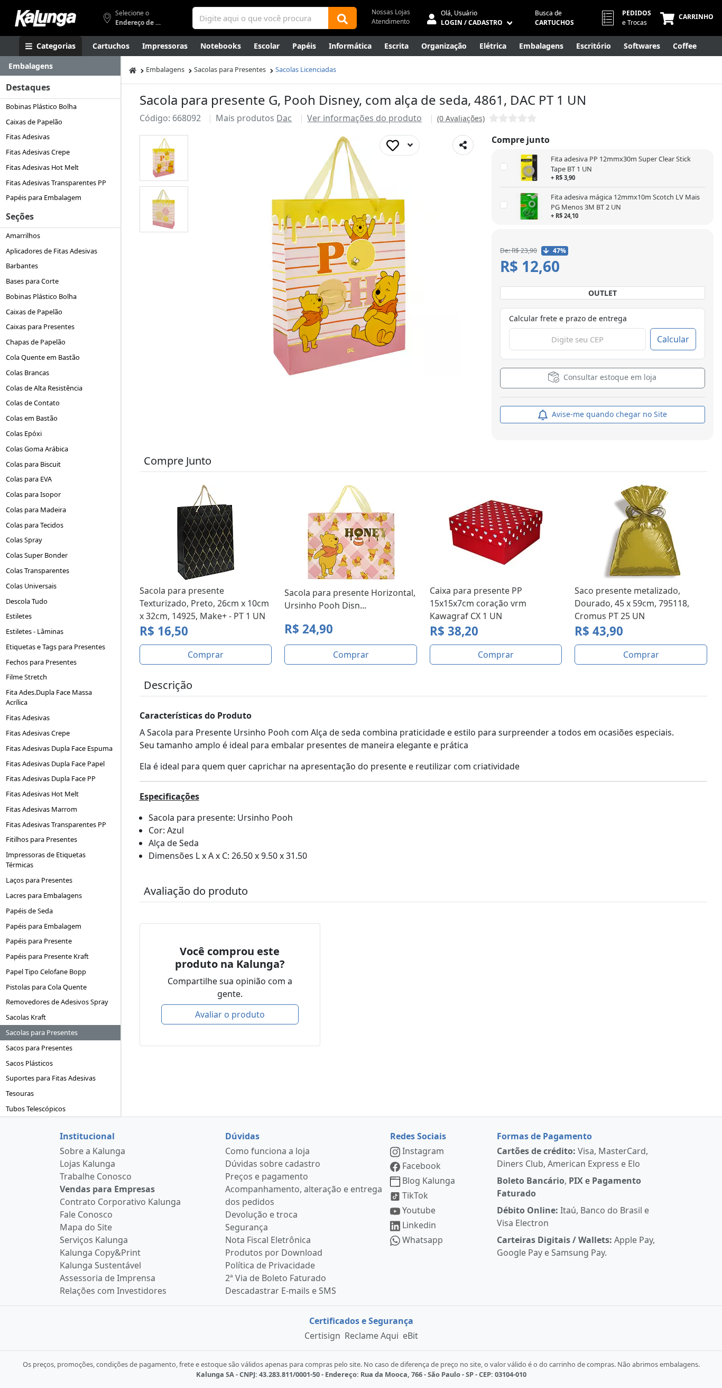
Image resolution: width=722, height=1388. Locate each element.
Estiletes (19, 616)
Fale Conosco (86, 1214)
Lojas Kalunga (87, 1163)
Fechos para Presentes (41, 662)
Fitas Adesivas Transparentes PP (56, 182)
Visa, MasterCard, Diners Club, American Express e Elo (572, 1157)
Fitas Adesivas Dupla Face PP (51, 778)
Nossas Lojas (391, 11)
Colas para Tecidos (34, 525)
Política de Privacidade (270, 1265)
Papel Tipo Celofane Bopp (46, 971)
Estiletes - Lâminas (34, 631)
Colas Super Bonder (37, 555)
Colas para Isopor (33, 494)
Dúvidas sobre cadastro (272, 1163)
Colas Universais (31, 586)
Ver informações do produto (364, 118)
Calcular (673, 339)
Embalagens (165, 69)
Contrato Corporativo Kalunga (120, 1202)
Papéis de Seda (29, 910)
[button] (164, 158)
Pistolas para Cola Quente (46, 987)
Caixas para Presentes (40, 326)
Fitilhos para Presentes (41, 839)
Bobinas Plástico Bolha (41, 106)
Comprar (206, 654)
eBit (410, 1335)
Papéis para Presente (39, 941)
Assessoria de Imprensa (107, 1278)
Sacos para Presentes (39, 1048)
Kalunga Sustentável (100, 1265)
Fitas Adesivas (28, 136)
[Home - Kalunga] (132, 70)
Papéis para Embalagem (43, 197)
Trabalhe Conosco (96, 1176)
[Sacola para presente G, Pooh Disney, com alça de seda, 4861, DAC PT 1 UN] (163, 158)
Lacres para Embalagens (44, 895)
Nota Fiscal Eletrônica (268, 1240)
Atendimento (391, 21)
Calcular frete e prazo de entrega (568, 318)
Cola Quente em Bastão (43, 357)
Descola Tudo (27, 601)
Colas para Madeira (36, 509)
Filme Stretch (26, 677)
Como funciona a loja (267, 1151)
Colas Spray (24, 540)
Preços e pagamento (266, 1176)
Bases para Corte (32, 281)
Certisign (322, 1335)
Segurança (246, 1227)
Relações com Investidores (113, 1290)
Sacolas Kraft (26, 1017)
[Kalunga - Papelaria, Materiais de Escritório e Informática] (45, 18)
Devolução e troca (261, 1214)
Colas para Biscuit (33, 464)
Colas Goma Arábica (37, 448)
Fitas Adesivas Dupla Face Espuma (59, 748)
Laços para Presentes (39, 880)
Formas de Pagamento (544, 1136)
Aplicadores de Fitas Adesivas (51, 251)
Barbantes (22, 265)
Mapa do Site (86, 1227)
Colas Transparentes (37, 570)
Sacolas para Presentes (42, 1032)
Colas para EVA (29, 479)
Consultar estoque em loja (608, 377)
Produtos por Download (273, 1252)
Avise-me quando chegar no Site (608, 414)
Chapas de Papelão (36, 342)
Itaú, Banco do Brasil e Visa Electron (573, 1216)
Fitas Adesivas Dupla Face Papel (55, 763)
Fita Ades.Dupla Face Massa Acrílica (49, 697)
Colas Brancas (27, 372)
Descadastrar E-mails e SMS (280, 1290)
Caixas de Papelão (34, 121)
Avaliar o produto (230, 1014)
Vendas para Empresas (107, 1189)
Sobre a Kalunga (92, 1151)
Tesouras (20, 1093)
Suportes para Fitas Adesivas (51, 1078)
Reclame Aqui (372, 1335)
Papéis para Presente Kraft (47, 956)
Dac (284, 118)
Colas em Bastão (32, 418)
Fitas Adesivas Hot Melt (42, 167)
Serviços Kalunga (94, 1240)
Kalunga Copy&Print (100, 1252)
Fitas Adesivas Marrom (41, 809)
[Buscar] (342, 18)
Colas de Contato (33, 402)
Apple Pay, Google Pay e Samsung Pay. (576, 1246)
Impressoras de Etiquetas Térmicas (46, 859)
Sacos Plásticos (29, 1063)
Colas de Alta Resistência (44, 388)
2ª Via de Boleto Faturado (275, 1278)
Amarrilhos (23, 235)
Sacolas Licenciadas (305, 69)
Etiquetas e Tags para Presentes (55, 646)
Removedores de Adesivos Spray (57, 1001)
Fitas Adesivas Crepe (38, 152)
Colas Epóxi (24, 433)
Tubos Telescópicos (36, 1108)
